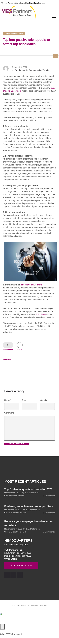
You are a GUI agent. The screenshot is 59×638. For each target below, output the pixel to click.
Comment (9, 413)
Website (43, 400)
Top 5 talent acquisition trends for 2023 (28, 489)
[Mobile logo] (1, 612)
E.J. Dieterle (19, 70)
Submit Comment (16, 444)
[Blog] (55, 56)
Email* (25, 400)
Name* (7, 400)
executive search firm (31, 284)
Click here (41, 314)
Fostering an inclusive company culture (28, 506)
